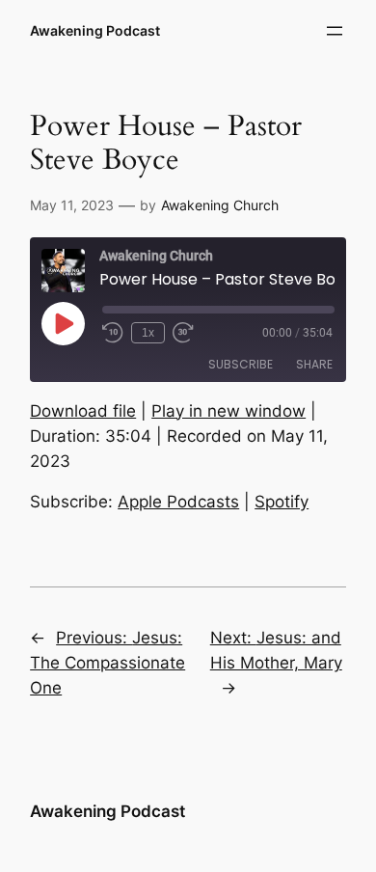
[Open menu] (334, 30)
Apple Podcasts (178, 501)
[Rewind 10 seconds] (112, 332)
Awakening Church (220, 205)
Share (314, 364)
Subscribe (240, 364)
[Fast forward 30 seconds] (183, 332)
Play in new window (228, 411)
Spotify (282, 501)
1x (148, 333)
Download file (83, 411)
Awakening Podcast (95, 30)
